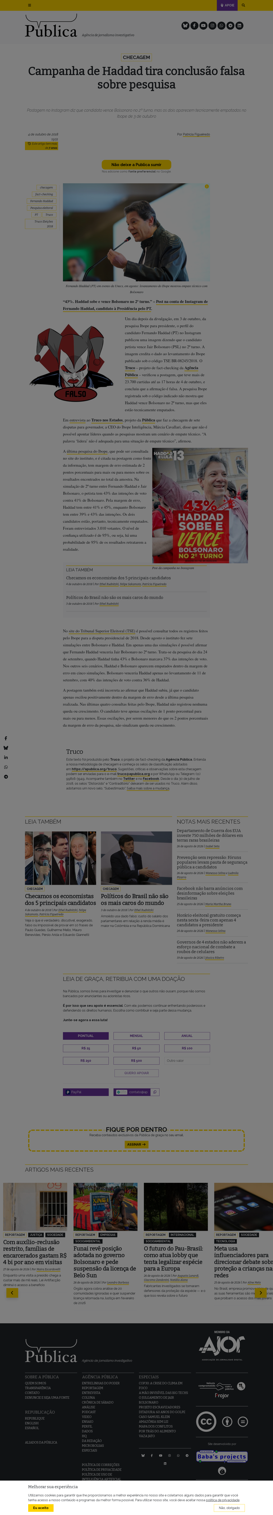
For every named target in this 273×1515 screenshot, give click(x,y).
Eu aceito (41, 1508)
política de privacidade (222, 1500)
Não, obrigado (229, 1508)
